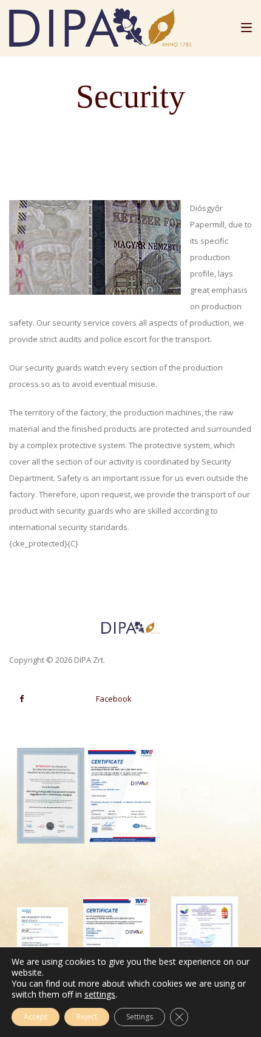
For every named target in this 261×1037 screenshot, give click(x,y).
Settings (139, 1017)
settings (99, 994)
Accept (35, 1017)
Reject (86, 1017)
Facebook (114, 698)
